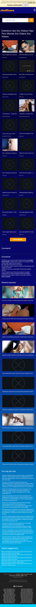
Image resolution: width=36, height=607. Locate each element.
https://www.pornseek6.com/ (27, 593)
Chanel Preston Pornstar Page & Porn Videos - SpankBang (17, 192)
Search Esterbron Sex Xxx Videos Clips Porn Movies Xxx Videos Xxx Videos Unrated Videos (17, 552)
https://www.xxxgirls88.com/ (27, 589)
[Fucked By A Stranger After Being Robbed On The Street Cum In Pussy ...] (26, 111)
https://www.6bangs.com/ (9, 591)
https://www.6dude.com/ (9, 592)
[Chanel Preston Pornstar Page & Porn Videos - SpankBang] (10, 190)
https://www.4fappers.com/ (9, 589)
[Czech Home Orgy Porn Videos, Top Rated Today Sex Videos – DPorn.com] (26, 131)
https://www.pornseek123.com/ (26, 592)
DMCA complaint (6, 276)
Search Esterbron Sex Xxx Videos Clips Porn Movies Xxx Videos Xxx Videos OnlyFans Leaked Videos (17, 561)
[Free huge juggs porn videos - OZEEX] (26, 209)
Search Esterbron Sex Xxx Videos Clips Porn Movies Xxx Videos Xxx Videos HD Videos (17, 558)
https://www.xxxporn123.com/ (9, 600)
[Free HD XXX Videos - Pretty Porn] (10, 209)
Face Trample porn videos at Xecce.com (12, 54)
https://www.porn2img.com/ (27, 599)
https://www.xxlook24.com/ (9, 602)
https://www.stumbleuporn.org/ (26, 602)
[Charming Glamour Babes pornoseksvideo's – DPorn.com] (26, 190)
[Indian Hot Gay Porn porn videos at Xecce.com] (26, 150)
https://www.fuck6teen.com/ (27, 591)
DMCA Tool (24, 575)
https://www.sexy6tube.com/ (27, 590)
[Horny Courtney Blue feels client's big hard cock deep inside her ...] (10, 72)
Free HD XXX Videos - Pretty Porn (11, 212)
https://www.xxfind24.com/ (9, 601)
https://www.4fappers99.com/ (9, 590)
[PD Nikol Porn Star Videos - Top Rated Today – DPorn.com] (26, 91)
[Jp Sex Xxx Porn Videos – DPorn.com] (26, 170)
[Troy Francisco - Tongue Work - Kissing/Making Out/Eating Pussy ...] (10, 111)
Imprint (18, 574)
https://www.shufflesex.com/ (9, 595)
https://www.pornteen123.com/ (26, 594)
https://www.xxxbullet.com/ (9, 598)
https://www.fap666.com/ (9, 593)
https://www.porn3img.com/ (27, 600)
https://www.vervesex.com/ (9, 597)
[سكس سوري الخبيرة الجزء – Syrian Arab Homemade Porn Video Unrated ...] (10, 131)
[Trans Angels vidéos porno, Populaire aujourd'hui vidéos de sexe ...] (10, 229)
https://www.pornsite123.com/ (9, 594)
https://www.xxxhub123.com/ (9, 599)
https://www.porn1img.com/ (27, 598)
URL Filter (17, 575)
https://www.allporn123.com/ (27, 595)
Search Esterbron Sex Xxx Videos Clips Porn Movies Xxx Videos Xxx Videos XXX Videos (17, 555)
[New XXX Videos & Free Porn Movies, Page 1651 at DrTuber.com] (26, 52)
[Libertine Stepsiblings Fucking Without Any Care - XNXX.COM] (10, 91)
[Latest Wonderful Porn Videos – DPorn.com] (26, 229)
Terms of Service (25, 574)
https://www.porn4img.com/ (26, 601)
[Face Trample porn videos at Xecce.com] (10, 52)
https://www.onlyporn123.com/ (27, 597)
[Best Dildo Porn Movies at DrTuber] (26, 72)
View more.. (18, 239)
